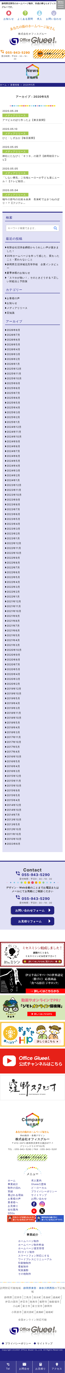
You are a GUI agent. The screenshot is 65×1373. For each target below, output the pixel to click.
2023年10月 (14, 494)
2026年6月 (13, 339)
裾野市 (43, 1301)
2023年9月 (13, 499)
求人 (39, 15)
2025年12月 (14, 368)
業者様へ (13, 1202)
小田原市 (16, 1312)
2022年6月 (13, 572)
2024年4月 (13, 465)
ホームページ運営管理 (31, 1248)
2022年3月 (13, 586)
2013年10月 (14, 819)
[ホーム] (32, 46)
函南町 (57, 1297)
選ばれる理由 (15, 1194)
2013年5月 (13, 824)
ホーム (3, 84)
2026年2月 (13, 358)
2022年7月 (13, 567)
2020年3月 (13, 678)
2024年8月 (13, 446)
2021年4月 (13, 640)
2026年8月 (13, 329)
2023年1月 (13, 538)
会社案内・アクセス (31, 1157)
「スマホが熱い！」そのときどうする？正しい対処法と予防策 (33, 279)
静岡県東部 (29, 1287)
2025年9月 (13, 383)
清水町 (37, 1297)
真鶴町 (40, 1312)
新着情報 (14, 84)
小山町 (17, 1305)
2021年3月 (13, 644)
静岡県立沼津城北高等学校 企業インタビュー (33, 266)
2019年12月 (14, 688)
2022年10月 (14, 552)
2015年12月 (14, 775)
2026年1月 (13, 363)
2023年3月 (13, 528)
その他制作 (24, 1273)
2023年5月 (13, 518)
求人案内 (36, 1180)
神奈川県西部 (47, 1287)
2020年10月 (14, 649)
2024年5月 (13, 460)
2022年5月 (13, 577)
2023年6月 (13, 514)
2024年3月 (13, 470)
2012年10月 (14, 829)
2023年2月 (13, 533)
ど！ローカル (39, 1187)
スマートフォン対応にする (33, 1255)
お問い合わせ (54, 15)
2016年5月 (13, 761)
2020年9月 (13, 654)
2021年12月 (14, 601)
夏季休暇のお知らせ (18, 272)
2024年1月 (13, 480)
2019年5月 (13, 698)
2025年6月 (13, 397)
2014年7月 (13, 814)
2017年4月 (13, 751)
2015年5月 (13, 795)
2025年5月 (13, 402)
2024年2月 (13, 475)
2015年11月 (14, 780)
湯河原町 (29, 1312)
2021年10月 (14, 611)
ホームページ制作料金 (31, 1244)
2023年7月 (13, 509)
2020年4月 (13, 674)
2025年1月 (13, 422)
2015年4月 (13, 800)
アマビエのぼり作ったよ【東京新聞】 (24, 119)
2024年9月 (13, 441)
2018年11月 (14, 712)
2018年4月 (13, 727)
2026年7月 (13, 334)
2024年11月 (14, 431)
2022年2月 (13, 591)
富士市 (26, 1305)
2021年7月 (13, 625)
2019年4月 (13, 703)
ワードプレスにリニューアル (35, 1259)
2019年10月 (14, 693)
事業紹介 (13, 1184)
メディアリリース (15, 115)
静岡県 (8, 1297)
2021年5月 (13, 635)
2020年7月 (13, 664)
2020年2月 (13, 683)
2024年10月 (14, 436)
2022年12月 (14, 543)
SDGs (11, 1213)
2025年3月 (13, 412)
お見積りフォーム (49, 55)
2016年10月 (14, 756)
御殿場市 (54, 1301)
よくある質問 (25, 15)
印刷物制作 (24, 1262)
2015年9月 (13, 790)
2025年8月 (13, 388)
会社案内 (13, 1209)
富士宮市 (37, 1305)
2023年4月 (13, 523)
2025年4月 (13, 407)
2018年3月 (13, 732)
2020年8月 (13, 659)
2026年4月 (13, 349)
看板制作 (23, 1266)
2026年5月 (13, 344)
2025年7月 (13, 392)
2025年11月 (14, 373)
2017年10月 (14, 741)
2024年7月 (13, 451)
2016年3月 (13, 771)
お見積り (13, 1205)
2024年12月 (14, 426)
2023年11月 (14, 489)
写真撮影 (23, 1270)
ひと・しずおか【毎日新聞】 (19, 137)
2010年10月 (14, 838)
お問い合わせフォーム (30, 910)
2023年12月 (14, 485)
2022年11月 (14, 548)
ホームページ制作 (28, 1241)
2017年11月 (14, 737)
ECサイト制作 (26, 1251)
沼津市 (18, 1297)
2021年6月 (13, 630)
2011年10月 (14, 834)
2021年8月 (13, 620)
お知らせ (8, 15)
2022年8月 (13, 562)
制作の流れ (14, 1187)
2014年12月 (14, 804)
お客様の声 (13, 298)
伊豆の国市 (11, 1301)
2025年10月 (14, 378)
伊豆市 (24, 1301)
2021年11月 (14, 606)
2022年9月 (13, 557)
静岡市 (48, 1305)
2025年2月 (13, 417)
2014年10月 (14, 809)
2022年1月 (13, 596)
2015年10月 (14, 785)
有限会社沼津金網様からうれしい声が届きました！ (33, 249)
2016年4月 (13, 766)
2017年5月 (13, 746)
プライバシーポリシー (44, 1191)
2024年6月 (13, 455)
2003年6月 (13, 843)
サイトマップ (39, 1194)
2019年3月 (13, 707)
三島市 (28, 1297)
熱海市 (34, 1301)
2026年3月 (13, 354)
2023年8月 (13, 504)
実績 (10, 1191)
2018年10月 (14, 717)
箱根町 (50, 1312)
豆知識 (11, 312)
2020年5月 (13, 669)
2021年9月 (13, 615)
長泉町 (47, 1297)
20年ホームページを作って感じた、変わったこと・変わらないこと (33, 257)
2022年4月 (13, 581)
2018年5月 (13, 722)
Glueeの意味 (38, 1184)
